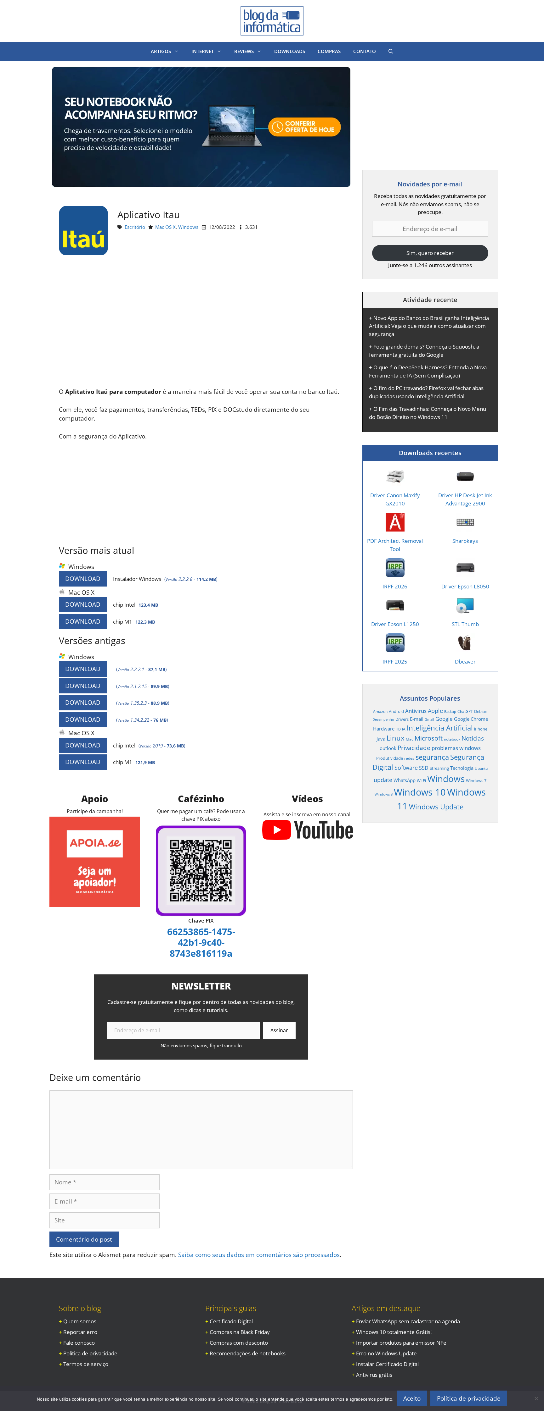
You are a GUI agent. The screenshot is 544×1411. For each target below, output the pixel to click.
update (383, 780)
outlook (388, 748)
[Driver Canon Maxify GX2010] (395, 482)
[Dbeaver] (465, 648)
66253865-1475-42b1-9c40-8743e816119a (201, 942)
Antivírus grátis (374, 1374)
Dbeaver (465, 661)
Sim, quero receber (430, 252)
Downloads (289, 51)
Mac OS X (165, 227)
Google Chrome (471, 719)
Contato (364, 51)
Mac (409, 738)
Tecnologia (461, 768)
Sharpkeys (465, 540)
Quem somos (79, 1321)
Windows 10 (420, 792)
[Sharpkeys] (465, 527)
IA (403, 728)
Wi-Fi (421, 780)
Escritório (135, 227)
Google (444, 718)
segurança (432, 757)
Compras (329, 51)
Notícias (473, 738)
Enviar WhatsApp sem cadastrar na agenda (408, 1321)
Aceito (412, 1398)
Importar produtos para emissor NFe (401, 1342)
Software (406, 767)
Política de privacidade (90, 1353)
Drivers (402, 719)
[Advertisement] (201, 324)
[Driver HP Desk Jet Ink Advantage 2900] (465, 482)
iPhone (480, 729)
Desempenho (383, 719)
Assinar (279, 1030)
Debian (480, 711)
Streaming (439, 768)
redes (409, 758)
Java (381, 739)
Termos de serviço (85, 1364)
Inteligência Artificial (440, 727)
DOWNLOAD (82, 579)
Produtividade (389, 758)
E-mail (416, 719)
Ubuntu (481, 768)
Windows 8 (384, 794)
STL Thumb (465, 624)
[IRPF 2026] (395, 573)
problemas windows (456, 748)
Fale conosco (79, 1342)
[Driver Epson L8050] (465, 573)
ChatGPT (465, 711)
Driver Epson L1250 (395, 624)
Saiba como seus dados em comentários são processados (259, 1255)
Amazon (380, 711)
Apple (435, 710)
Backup (450, 711)
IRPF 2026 (394, 586)
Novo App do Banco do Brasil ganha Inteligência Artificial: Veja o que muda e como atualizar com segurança (429, 326)
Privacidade (414, 748)
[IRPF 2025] (395, 648)
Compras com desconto (239, 1342)
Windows (188, 227)
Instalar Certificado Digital (387, 1364)
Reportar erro (80, 1332)
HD (398, 729)
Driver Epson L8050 (465, 586)
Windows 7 (476, 780)
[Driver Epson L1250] (395, 610)
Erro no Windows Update (386, 1353)
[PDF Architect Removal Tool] (395, 527)
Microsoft (429, 738)
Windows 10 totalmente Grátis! (394, 1332)
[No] (536, 1398)
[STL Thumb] (465, 610)
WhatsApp (405, 780)
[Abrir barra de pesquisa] (391, 51)
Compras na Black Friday (240, 1332)
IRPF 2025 (394, 661)
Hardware (383, 728)
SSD (423, 767)
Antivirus (416, 710)
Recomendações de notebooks (248, 1353)
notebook (452, 738)
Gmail (429, 719)
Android (396, 711)
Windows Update (436, 806)
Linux (396, 737)
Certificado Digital (231, 1321)
